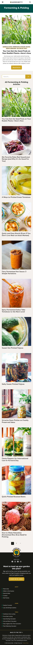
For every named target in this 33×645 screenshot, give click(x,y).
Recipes (28, 46)
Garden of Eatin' (7, 46)
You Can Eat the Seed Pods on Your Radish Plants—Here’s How (16, 52)
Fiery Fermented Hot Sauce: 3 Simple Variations (14, 272)
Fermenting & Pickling (19, 46)
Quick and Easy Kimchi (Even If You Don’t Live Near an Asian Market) (16, 234)
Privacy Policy (25, 643)
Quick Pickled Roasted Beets (14, 497)
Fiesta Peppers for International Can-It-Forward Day (15, 459)
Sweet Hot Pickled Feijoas (12, 348)
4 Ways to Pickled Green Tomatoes (16, 197)
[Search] (28, 77)
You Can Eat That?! (22, 48)
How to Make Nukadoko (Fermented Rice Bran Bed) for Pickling (14, 535)
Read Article (16, 67)
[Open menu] (2, 2)
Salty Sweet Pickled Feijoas (13, 384)
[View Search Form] (30, 2)
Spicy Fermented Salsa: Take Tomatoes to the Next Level (13, 311)
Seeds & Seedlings (11, 48)
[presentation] (16, 102)
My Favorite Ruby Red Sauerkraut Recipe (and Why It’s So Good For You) (16, 159)
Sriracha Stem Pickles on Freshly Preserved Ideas (15, 421)
